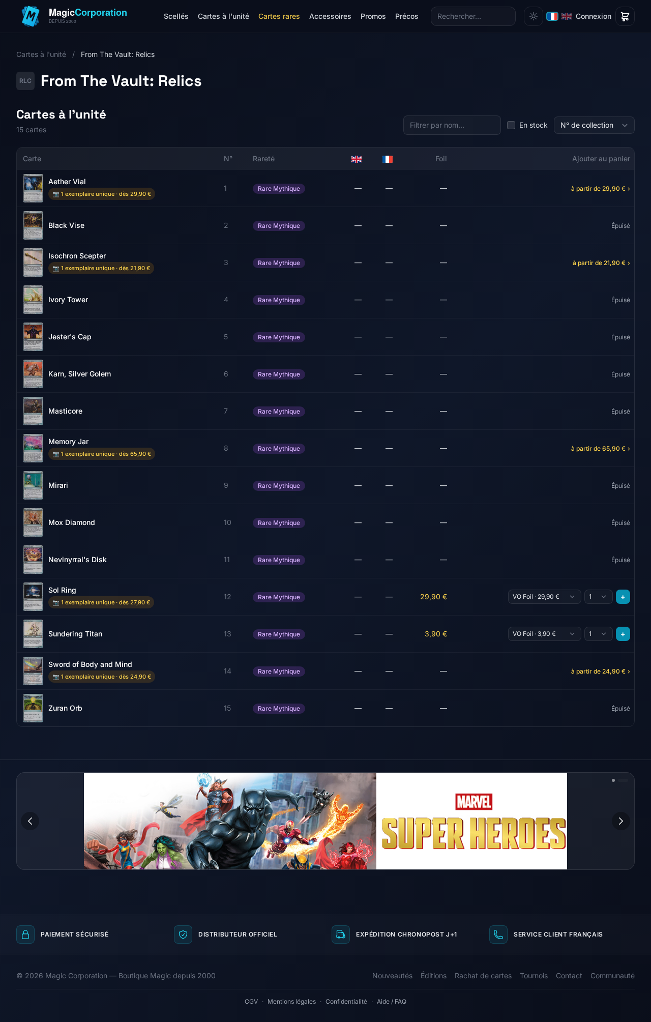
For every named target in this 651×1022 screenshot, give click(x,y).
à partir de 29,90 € (600, 188)
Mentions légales (292, 1001)
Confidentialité (346, 1001)
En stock (533, 125)
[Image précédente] (30, 821)
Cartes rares (279, 16)
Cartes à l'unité (223, 16)
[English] (566, 16)
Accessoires (330, 16)
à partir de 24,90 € (600, 671)
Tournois (534, 975)
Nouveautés (392, 975)
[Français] (552, 16)
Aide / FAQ (391, 1001)
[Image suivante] (621, 821)
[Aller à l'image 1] (613, 780)
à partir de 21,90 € (601, 263)
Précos (407, 16)
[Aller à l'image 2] (623, 780)
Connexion (593, 16)
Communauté (612, 975)
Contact (569, 975)
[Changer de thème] (533, 16)
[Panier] (625, 16)
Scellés (176, 16)
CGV (251, 1001)
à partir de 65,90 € (600, 448)
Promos (373, 16)
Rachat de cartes (483, 975)
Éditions (434, 975)
